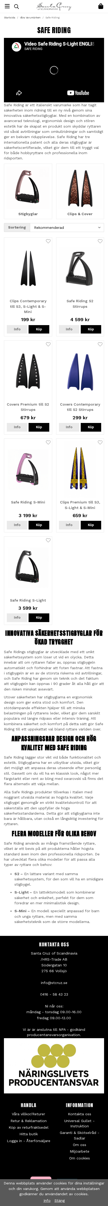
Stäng (60, 1200)
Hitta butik (28, 1134)
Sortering (17, 227)
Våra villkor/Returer (28, 1114)
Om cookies (79, 1158)
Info (17, 329)
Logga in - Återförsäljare (28, 1141)
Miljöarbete (79, 1151)
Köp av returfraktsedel (28, 1127)
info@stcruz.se (54, 983)
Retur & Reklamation (28, 1121)
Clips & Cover (80, 214)
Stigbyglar (28, 214)
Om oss (79, 1145)
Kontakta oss (79, 1114)
